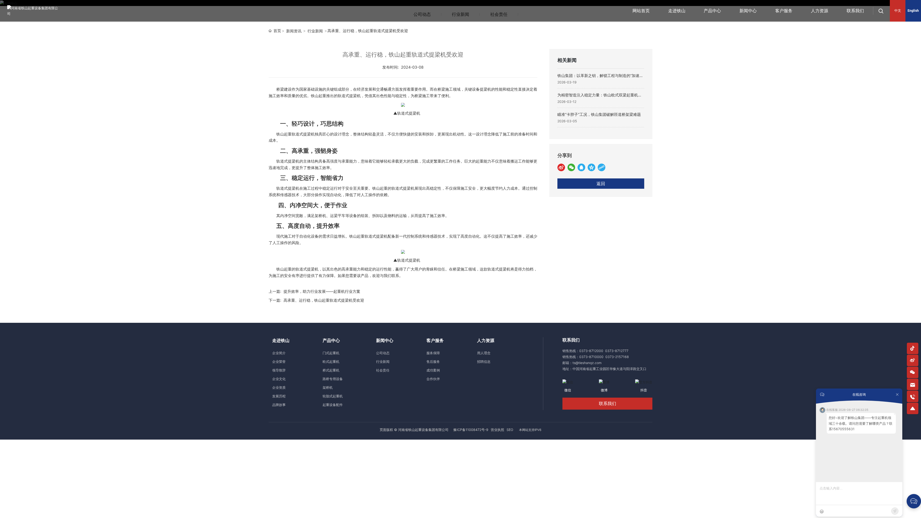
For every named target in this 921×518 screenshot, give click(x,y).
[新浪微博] (561, 167)
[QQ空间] (591, 167)
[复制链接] (601, 167)
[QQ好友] (581, 167)
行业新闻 (315, 31)
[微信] (571, 167)
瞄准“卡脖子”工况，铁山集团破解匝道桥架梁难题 (599, 114)
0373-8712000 (591, 351)
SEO (510, 430)
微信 (567, 390)
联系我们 (607, 403)
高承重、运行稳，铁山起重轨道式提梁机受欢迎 (323, 300)
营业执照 (497, 430)
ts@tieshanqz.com (587, 363)
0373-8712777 (616, 351)
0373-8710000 (591, 357)
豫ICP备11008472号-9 (470, 430)
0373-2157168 (617, 357)
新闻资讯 (293, 31)
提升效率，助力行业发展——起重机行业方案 (321, 291)
